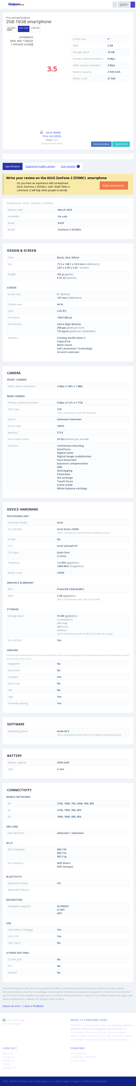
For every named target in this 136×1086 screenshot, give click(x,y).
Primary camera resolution (88, 58)
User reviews (70, 166)
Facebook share (101, 144)
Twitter (7, 1064)
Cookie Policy (78, 1060)
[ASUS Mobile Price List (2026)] (52, 134)
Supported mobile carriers (40, 166)
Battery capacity (82, 72)
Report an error (11, 1006)
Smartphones (14, 203)
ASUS (55, 139)
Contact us (9, 1057)
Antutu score (80, 78)
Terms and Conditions (83, 1057)
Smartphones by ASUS (51, 143)
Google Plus (9, 1067)
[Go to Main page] (34, 1020)
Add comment (114, 185)
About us (8, 1053)
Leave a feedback (33, 1006)
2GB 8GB (35, 29)
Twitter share (121, 144)
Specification (12, 166)
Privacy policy (78, 1053)
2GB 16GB (23, 29)
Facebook (8, 1060)
